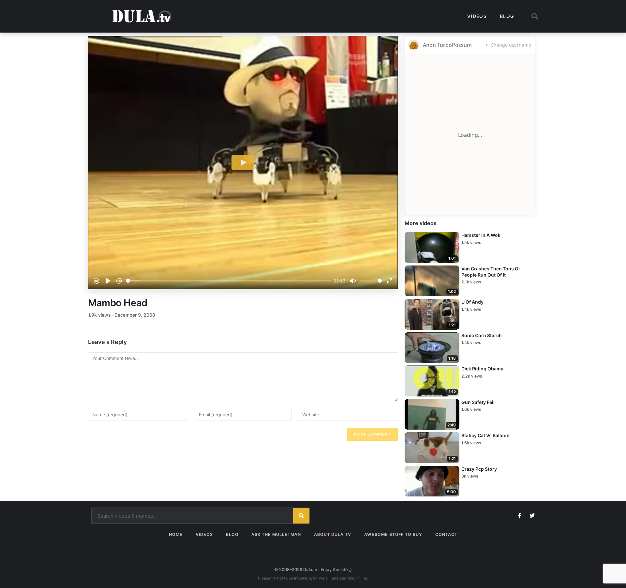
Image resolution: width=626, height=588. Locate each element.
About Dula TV (332, 534)
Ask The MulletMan (276, 534)
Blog (507, 16)
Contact (446, 534)
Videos (477, 16)
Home (176, 534)
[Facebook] (519, 515)
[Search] (301, 515)
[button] (534, 16)
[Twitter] (532, 515)
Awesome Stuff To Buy (393, 534)
